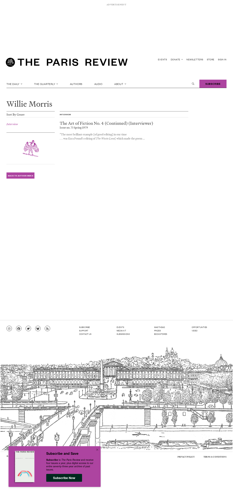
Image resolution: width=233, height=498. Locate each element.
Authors (76, 84)
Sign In (222, 59)
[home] (67, 63)
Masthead (159, 327)
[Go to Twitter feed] (28, 329)
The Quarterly (45, 84)
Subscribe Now (64, 478)
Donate (176, 59)
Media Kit (121, 330)
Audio (98, 84)
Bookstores (160, 333)
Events (162, 59)
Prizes (157, 330)
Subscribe (213, 83)
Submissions (123, 333)
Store (211, 59)
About (119, 84)
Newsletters (194, 59)
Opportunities (199, 327)
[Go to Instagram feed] (9, 329)
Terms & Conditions (215, 456)
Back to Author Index (20, 175)
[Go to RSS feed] (47, 329)
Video (195, 330)
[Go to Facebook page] (18, 329)
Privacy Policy (186, 456)
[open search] (193, 84)
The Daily (13, 84)
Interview (12, 124)
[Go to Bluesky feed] (38, 329)
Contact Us (85, 333)
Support (83, 330)
